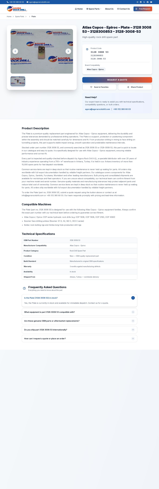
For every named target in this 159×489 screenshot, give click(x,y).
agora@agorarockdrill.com (97, 109)
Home (80, 9)
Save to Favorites (101, 87)
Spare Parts (94, 9)
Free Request (144, 9)
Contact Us (125, 9)
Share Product (137, 87)
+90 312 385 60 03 (122, 109)
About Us (109, 9)
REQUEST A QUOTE (117, 80)
